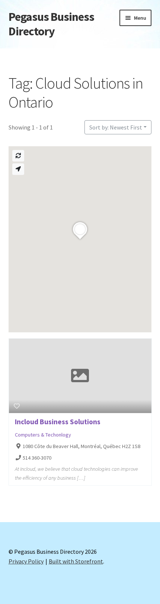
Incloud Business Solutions (57, 421)
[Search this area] (18, 156)
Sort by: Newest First (115, 127)
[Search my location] (18, 169)
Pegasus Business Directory (51, 24)
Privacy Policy (26, 561)
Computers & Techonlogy (43, 434)
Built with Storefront (76, 561)
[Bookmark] (17, 406)
